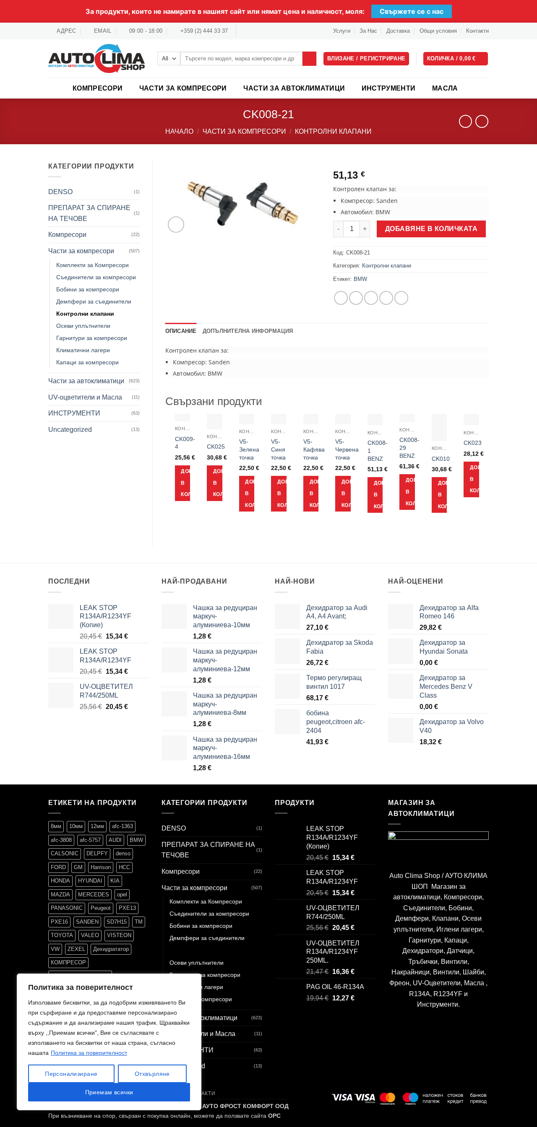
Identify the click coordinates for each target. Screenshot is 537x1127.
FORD (58, 867)
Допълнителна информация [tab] (248, 331)
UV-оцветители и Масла (85, 397)
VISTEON (119, 935)
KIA (115, 881)
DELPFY (97, 853)
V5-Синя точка (278, 449)
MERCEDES (93, 894)
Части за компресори (183, 88)
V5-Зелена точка (249, 449)
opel (122, 894)
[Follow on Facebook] (243, 31)
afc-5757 (90, 840)
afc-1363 (122, 826)
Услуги (341, 31)
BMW (360, 279)
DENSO (60, 191)
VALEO (90, 935)
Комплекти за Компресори (92, 265)
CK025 (216, 446)
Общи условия (438, 31)
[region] (109, 1042)
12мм (97, 826)
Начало (179, 131)
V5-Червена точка (347, 449)
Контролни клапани (333, 131)
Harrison (101, 867)
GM (78, 867)
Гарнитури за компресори (91, 338)
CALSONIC (64, 853)
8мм (56, 826)
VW (55, 949)
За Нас (368, 31)
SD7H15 (117, 922)
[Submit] (309, 59)
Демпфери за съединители (93, 301)
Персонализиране (71, 1073)
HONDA (60, 881)
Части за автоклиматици (294, 88)
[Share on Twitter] (356, 298)
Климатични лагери (83, 350)
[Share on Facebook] (341, 298)
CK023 (473, 442)
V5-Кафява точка (314, 449)
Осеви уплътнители (83, 325)
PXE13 (127, 908)
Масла (445, 88)
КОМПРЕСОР (68, 962)
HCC (124, 867)
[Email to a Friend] (371, 298)
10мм (76, 826)
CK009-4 (185, 443)
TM (139, 922)
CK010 (441, 458)
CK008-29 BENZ (409, 447)
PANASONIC (67, 908)
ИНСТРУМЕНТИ (389, 88)
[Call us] (267, 31)
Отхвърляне (152, 1073)
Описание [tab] (181, 331)
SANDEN (87, 922)
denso (123, 853)
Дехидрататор (111, 949)
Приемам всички (109, 1092)
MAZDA (60, 894)
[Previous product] (481, 121)
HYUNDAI (90, 881)
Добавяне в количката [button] (185, 483)
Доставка (398, 31)
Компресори (98, 88)
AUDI (115, 840)
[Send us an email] (259, 31)
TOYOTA (62, 935)
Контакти (477, 31)
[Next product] (465, 121)
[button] (455, 59)
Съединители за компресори (96, 277)
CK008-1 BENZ (378, 450)
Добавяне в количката (431, 228)
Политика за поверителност (89, 1052)
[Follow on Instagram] (251, 31)
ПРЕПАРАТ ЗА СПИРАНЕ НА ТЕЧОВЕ (89, 213)
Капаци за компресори (87, 362)
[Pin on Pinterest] (386, 298)
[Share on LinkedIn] (401, 298)
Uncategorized (70, 429)
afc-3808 (61, 840)
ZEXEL (76, 949)
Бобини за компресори (87, 289)
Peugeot (101, 908)
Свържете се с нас (411, 11)
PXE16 (59, 922)
